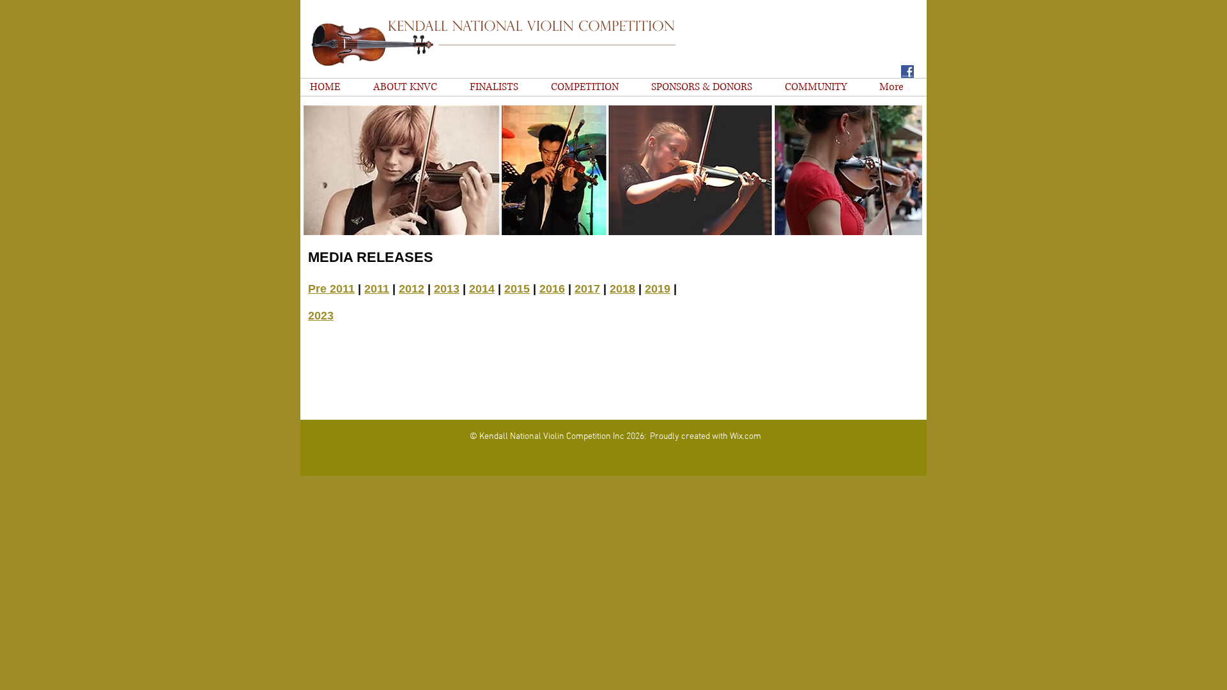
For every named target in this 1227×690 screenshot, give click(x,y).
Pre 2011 (331, 288)
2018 (622, 288)
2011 (376, 288)
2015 (517, 288)
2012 (411, 288)
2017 (587, 288)
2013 (446, 288)
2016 (552, 288)
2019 (657, 288)
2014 (482, 288)
